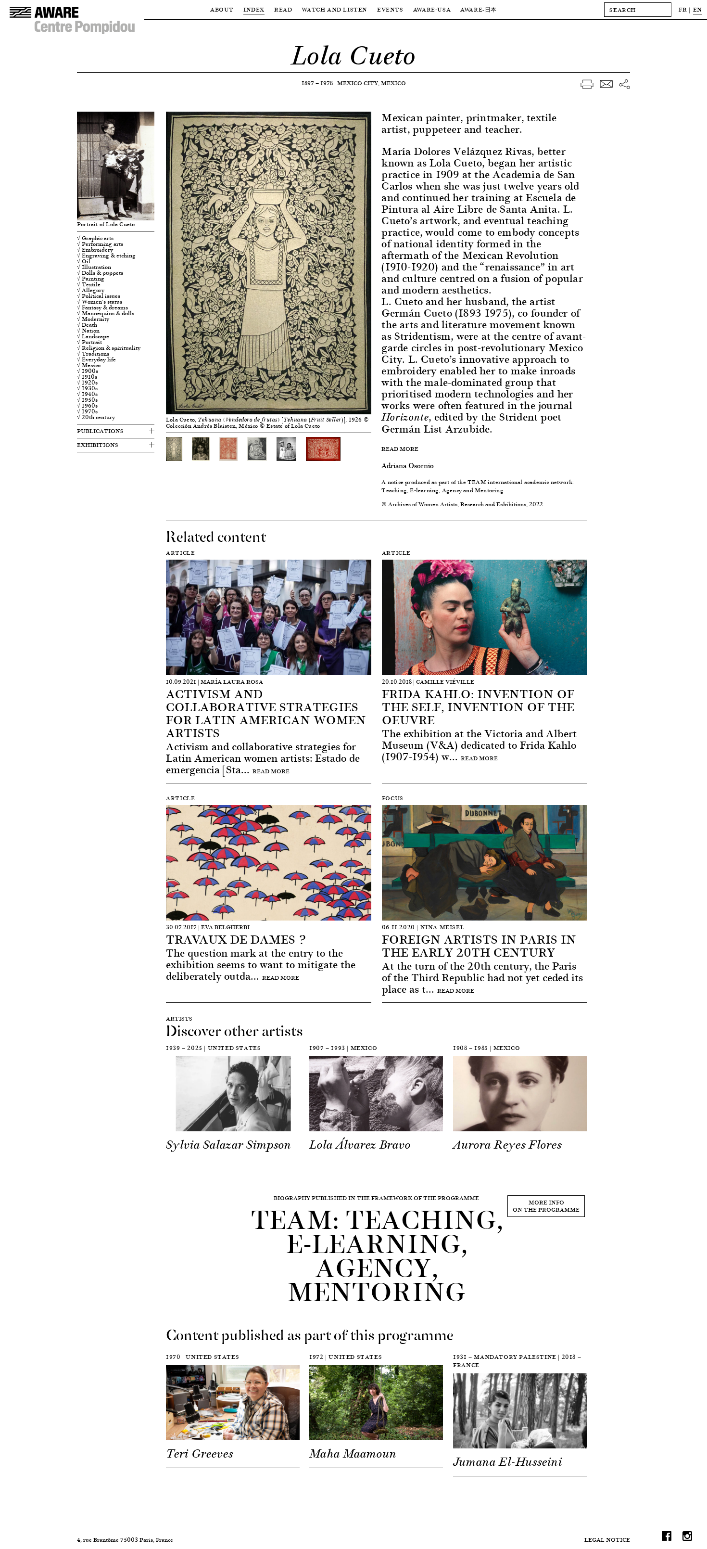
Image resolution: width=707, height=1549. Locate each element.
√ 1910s (87, 377)
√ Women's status (99, 302)
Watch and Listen (334, 9)
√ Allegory (90, 290)
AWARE (478, 9)
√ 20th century (96, 417)
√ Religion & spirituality (108, 348)
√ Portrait (89, 342)
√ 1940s (87, 394)
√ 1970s (87, 411)
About (222, 9)
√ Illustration (94, 267)
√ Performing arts (100, 244)
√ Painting (90, 279)
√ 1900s (87, 371)
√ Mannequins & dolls (105, 313)
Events (390, 9)
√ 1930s (87, 388)
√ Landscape (93, 336)
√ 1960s (87, 406)
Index (254, 9)
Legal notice (607, 1539)
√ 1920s (87, 382)
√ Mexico (89, 365)
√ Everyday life (96, 359)
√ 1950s (87, 400)
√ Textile (89, 284)
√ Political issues (98, 296)
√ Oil (83, 261)
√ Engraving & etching (106, 255)
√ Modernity (93, 319)
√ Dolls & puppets (100, 273)
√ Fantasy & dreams (102, 307)
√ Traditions (93, 354)
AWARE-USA (432, 9)
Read (283, 9)
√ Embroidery (95, 250)
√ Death (87, 325)
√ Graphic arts (95, 238)
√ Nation (88, 330)
